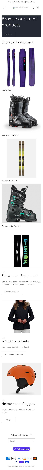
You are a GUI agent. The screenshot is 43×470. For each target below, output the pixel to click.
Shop (8, 420)
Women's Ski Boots (10, 226)
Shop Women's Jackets (14, 354)
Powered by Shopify (29, 466)
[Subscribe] (32, 441)
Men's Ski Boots (9, 135)
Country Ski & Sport (18, 466)
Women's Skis (8, 180)
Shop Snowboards (12, 292)
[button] (4, 7)
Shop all (8, 34)
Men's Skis (6, 90)
